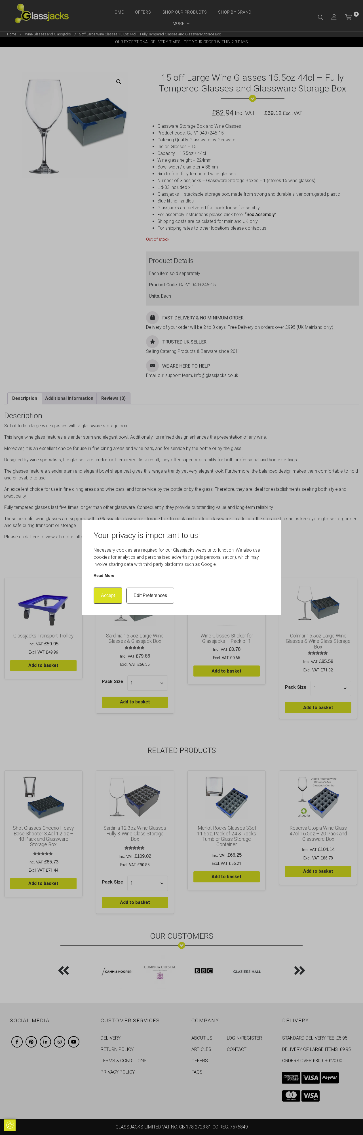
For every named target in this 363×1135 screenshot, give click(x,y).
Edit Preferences (150, 595)
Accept (108, 595)
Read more (104, 575)
